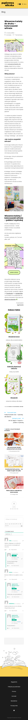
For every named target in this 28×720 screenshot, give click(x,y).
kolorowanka (15, 406)
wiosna (21, 406)
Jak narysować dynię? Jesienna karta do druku (14, 448)
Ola (18, 557)
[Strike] (11, 524)
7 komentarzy (18, 35)
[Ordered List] (13, 524)
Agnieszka (15, 554)
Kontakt (14, 696)
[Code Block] (18, 524)
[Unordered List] (15, 524)
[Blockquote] (17, 524)
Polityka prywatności (14, 687)
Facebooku (9, 293)
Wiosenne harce (14, 337)
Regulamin (14, 682)
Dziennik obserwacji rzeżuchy (14, 367)
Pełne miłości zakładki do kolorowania (14, 491)
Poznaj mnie (14, 706)
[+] (8, 525)
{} (5, 525)
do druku (8, 35)
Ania (18, 590)
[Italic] (8, 524)
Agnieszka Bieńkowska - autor (16, 585)
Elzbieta (19, 621)
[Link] (20, 524)
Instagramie (19, 293)
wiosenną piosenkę (10, 299)
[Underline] (9, 524)
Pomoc (14, 691)
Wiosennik (14, 398)
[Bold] (6, 524)
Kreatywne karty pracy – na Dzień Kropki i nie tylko (14, 470)
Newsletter (14, 701)
